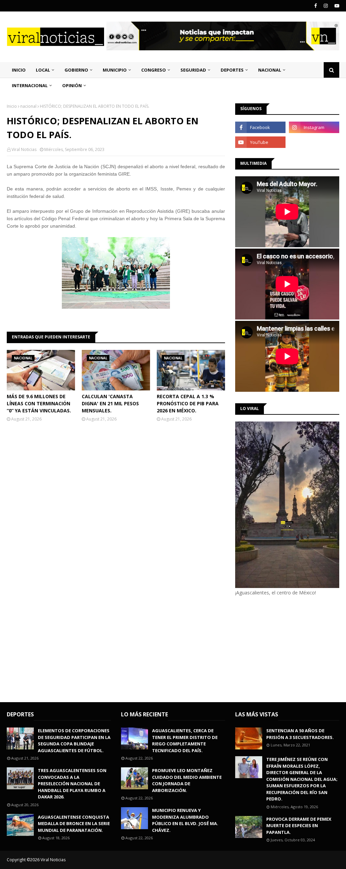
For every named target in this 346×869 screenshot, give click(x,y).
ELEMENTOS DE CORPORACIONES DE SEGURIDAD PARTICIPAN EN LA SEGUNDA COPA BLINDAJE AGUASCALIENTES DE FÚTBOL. (74, 740)
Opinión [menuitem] (72, 85)
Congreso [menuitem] (153, 70)
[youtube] (336, 5)
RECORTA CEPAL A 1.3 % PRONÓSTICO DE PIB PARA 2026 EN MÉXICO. (188, 403)
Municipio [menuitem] (115, 70)
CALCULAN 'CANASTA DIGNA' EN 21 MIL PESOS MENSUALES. (110, 403)
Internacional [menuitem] (30, 85)
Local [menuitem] (43, 70)
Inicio (12, 106)
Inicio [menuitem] (19, 70)
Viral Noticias (23, 149)
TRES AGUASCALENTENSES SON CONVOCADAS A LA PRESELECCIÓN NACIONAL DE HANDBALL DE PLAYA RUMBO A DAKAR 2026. (72, 783)
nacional (28, 106)
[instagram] (325, 5)
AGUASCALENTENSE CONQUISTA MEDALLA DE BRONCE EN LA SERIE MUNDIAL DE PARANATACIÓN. (74, 823)
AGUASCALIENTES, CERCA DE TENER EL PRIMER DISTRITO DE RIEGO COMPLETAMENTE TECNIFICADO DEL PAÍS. (185, 740)
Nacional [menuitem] (269, 70)
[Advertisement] (290, 648)
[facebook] (316, 5)
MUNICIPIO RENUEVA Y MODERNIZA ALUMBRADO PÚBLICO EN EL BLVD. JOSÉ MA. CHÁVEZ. (185, 820)
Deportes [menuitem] (232, 70)
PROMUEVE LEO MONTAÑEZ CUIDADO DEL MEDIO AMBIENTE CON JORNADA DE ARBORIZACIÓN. (187, 780)
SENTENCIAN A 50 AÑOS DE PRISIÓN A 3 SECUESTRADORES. (300, 733)
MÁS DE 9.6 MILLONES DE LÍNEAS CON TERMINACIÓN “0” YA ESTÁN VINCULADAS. (39, 403)
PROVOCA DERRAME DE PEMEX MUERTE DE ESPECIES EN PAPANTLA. (298, 825)
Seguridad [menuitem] (193, 70)
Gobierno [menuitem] (76, 70)
